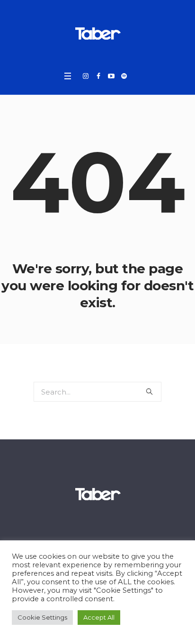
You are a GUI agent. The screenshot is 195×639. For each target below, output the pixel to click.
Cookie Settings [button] (42, 617)
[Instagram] (85, 76)
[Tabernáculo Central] (97, 33)
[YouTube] (111, 76)
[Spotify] (124, 76)
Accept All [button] (99, 617)
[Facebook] (98, 76)
